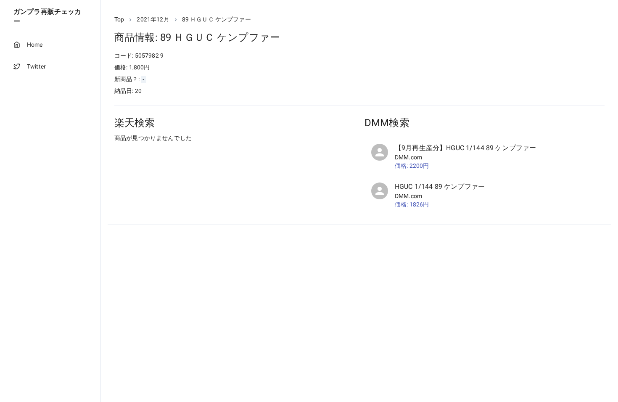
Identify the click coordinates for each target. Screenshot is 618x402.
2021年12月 (153, 19)
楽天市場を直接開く (151, 154)
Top (119, 19)
